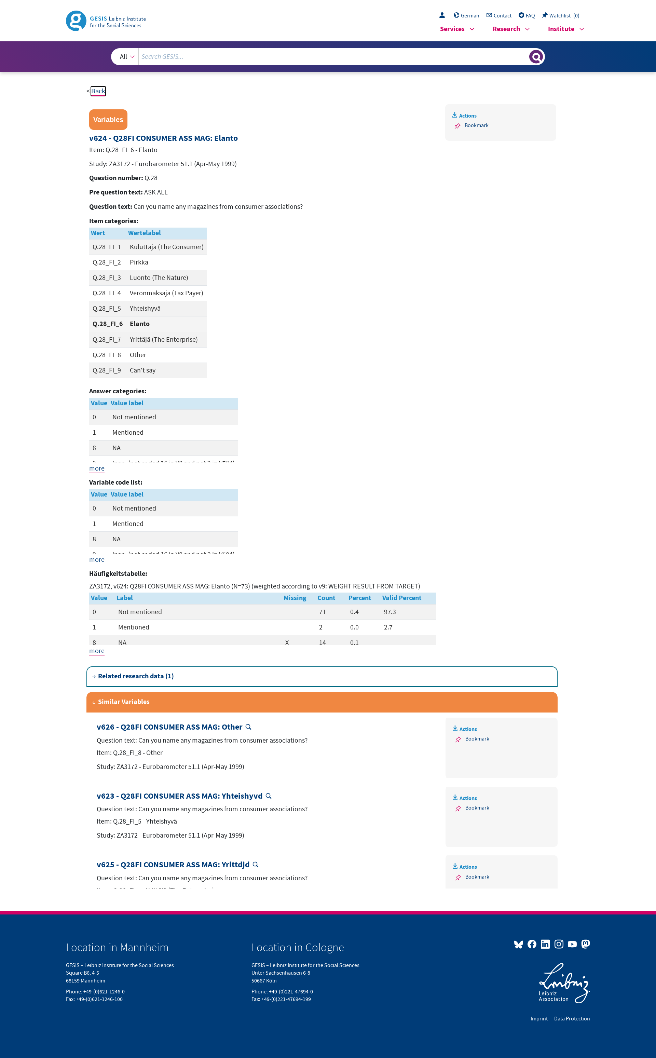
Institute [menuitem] (561, 29)
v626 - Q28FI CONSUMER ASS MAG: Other (170, 727)
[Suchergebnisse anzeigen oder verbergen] (536, 56)
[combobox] (328, 56)
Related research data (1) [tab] (136, 676)
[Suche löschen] (523, 56)
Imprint (540, 1018)
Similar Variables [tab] (124, 702)
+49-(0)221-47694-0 (291, 991)
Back (98, 91)
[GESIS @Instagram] (559, 944)
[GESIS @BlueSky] (520, 944)
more (97, 468)
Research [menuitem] (506, 29)
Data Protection (572, 1018)
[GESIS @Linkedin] (545, 944)
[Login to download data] (443, 15)
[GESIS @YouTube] (572, 944)
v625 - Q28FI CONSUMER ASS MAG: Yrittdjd (173, 865)
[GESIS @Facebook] (532, 944)
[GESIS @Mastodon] (584, 944)
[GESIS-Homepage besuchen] (106, 20)
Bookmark (477, 125)
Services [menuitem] (452, 29)
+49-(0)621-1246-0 (104, 991)
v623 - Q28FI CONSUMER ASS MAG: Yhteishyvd (180, 796)
